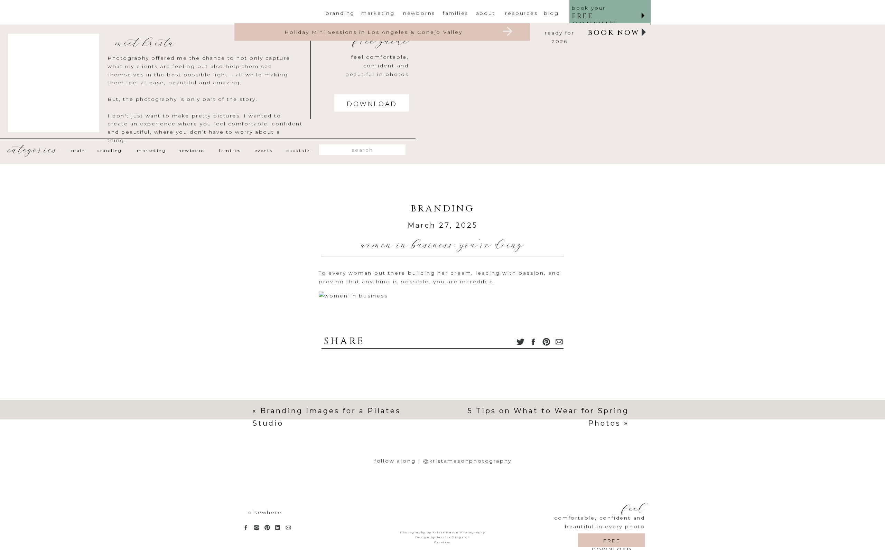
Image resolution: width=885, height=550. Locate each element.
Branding (442, 209)
